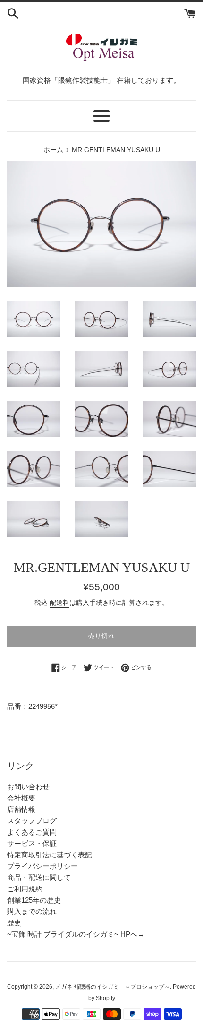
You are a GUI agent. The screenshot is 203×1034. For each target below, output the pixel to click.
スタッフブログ (32, 821)
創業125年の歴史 (34, 900)
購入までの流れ (32, 911)
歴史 (14, 923)
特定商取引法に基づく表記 (49, 855)
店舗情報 (21, 809)
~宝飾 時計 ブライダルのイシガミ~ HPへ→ (75, 934)
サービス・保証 (32, 843)
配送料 (59, 602)
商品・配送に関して (39, 877)
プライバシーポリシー (42, 866)
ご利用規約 (24, 889)
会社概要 (21, 798)
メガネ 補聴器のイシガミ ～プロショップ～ (112, 986)
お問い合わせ (28, 787)
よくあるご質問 (32, 832)
